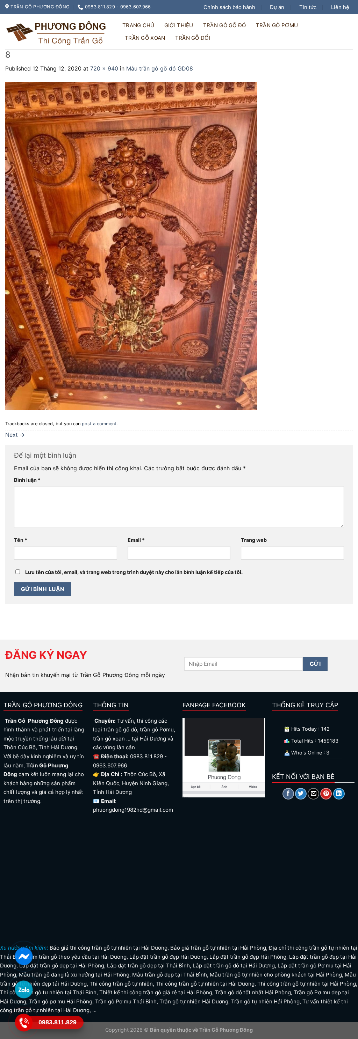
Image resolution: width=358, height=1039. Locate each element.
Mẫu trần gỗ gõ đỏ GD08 (159, 68)
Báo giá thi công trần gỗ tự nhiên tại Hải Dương (108, 947)
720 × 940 (104, 68)
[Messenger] (23, 956)
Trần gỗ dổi (192, 38)
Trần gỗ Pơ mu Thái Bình (126, 1001)
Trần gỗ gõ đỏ (224, 25)
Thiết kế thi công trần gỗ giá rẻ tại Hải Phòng (155, 992)
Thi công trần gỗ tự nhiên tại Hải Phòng (306, 983)
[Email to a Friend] (313, 793)
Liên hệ (340, 7)
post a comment (99, 423)
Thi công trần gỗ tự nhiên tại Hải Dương (205, 983)
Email (136, 540)
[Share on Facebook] (288, 793)
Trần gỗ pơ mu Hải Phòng (60, 1001)
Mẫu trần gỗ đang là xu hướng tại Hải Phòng (74, 974)
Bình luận (27, 480)
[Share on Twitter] (301, 793)
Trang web (254, 540)
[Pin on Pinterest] (326, 793)
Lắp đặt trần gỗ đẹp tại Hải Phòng (61, 965)
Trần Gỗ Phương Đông (225, 1030)
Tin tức (307, 7)
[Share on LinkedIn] (339, 793)
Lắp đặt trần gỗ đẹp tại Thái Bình (148, 965)
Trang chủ (138, 25)
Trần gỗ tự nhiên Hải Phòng (265, 1001)
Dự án (277, 7)
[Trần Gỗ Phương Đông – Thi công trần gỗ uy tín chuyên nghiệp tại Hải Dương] (57, 31)
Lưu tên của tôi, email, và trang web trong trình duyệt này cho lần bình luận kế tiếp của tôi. (134, 572)
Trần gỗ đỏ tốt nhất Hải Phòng (253, 992)
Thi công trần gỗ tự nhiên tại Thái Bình (48, 992)
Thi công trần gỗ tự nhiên (121, 983)
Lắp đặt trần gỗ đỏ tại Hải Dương (234, 965)
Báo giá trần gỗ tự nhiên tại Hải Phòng (218, 947)
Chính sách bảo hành (229, 7)
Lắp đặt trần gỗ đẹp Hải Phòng (247, 956)
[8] (131, 245)
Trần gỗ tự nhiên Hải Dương (193, 1001)
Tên (20, 540)
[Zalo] (23, 989)
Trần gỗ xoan (145, 38)
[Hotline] (23, 1023)
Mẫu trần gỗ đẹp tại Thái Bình (169, 974)
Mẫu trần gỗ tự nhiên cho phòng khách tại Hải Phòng (276, 974)
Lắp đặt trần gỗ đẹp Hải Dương (168, 956)
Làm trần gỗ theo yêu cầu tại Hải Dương (77, 956)
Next (15, 434)
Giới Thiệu (178, 25)
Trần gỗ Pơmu (277, 25)
